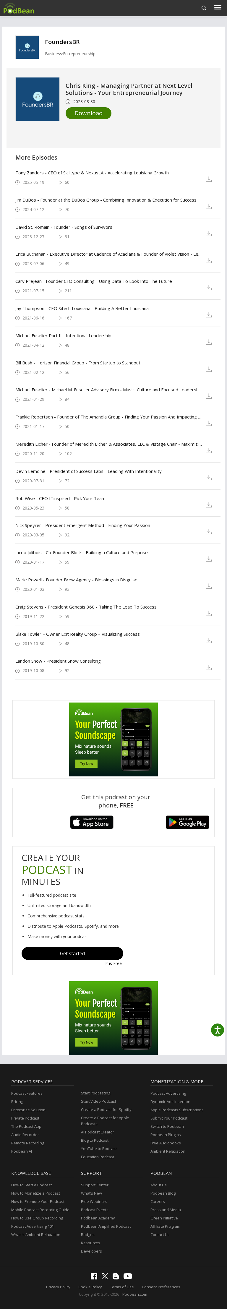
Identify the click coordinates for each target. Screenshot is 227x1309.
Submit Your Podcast (168, 1118)
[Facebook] (95, 1278)
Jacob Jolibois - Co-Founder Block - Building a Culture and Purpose (81, 552)
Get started (72, 953)
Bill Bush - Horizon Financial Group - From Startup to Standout (77, 362)
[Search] (204, 8)
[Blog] (117, 1278)
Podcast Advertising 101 (32, 1226)
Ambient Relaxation (167, 1151)
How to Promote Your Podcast (37, 1201)
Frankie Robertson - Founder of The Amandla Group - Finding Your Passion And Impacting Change (108, 416)
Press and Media (165, 1209)
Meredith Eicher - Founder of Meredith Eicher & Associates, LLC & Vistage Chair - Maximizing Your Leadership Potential (108, 444)
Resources (90, 1242)
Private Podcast (25, 1118)
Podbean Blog (163, 1193)
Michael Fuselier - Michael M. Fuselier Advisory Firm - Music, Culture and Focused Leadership (108, 389)
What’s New (91, 1193)
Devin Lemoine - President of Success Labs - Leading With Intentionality (88, 471)
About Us (158, 1185)
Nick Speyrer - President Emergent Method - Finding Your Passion (82, 525)
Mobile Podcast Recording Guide (40, 1209)
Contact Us (160, 1234)
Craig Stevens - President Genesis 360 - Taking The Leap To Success (86, 606)
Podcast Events (94, 1209)
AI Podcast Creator (97, 1132)
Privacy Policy (58, 1286)
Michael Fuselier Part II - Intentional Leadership (63, 335)
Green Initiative (164, 1218)
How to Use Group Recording (37, 1218)
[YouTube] (129, 1278)
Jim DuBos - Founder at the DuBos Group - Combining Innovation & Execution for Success (106, 199)
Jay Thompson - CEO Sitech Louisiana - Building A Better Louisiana (82, 308)
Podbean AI (21, 1151)
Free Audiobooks (165, 1143)
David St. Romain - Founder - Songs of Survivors (63, 227)
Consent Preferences (161, 1286)
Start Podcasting (95, 1093)
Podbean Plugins (165, 1134)
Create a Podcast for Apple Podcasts (105, 1120)
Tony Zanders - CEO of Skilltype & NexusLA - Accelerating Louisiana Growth (92, 172)
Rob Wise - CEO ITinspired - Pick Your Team (60, 498)
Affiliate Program (165, 1226)
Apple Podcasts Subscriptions (177, 1109)
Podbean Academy (98, 1218)
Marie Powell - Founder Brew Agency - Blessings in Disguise (76, 579)
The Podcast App (26, 1126)
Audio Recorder (25, 1134)
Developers (91, 1251)
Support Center (94, 1185)
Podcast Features (27, 1093)
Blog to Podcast (94, 1140)
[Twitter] (106, 1278)
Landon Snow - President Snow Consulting (58, 661)
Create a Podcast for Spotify (106, 1109)
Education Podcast (97, 1156)
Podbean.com (134, 1294)
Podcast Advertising (168, 1093)
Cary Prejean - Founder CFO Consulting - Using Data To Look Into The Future (93, 281)
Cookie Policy (90, 1286)
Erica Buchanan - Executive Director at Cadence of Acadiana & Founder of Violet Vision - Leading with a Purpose (108, 254)
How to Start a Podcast (31, 1185)
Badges (88, 1234)
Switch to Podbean (167, 1126)
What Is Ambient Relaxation (35, 1234)
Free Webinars (94, 1201)
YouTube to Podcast (99, 1148)
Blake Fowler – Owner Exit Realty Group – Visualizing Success (77, 634)
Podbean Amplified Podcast (106, 1226)
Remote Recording (27, 1143)
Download (88, 113)
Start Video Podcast (98, 1101)
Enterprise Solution (28, 1109)
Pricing (17, 1101)
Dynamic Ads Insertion (170, 1101)
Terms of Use (122, 1286)
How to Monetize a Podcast (35, 1193)
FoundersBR (62, 42)
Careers (157, 1201)
